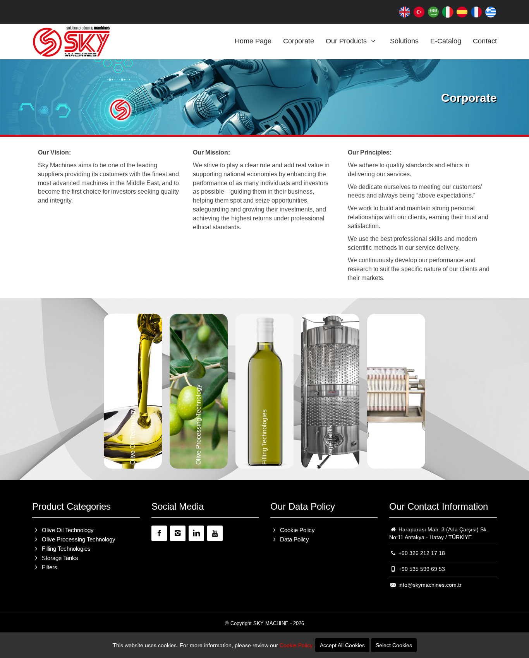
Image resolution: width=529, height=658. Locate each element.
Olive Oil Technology (67, 530)
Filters (48, 567)
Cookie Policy (296, 530)
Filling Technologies (65, 548)
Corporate (298, 41)
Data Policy (293, 539)
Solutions (404, 41)
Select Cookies (394, 645)
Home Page (253, 41)
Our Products (347, 41)
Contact (485, 41)
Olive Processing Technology (77, 539)
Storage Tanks (59, 558)
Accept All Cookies (342, 645)
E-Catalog (445, 41)
